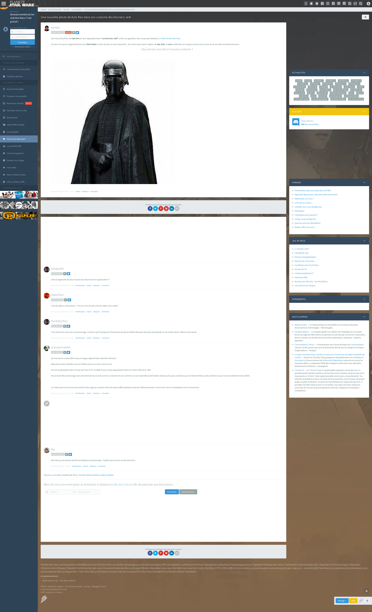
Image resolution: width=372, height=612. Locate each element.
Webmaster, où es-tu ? (304, 198)
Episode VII (341, 84)
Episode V (315, 84)
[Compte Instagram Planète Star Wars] (328, 3)
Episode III (343, 81)
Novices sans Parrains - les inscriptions (311, 281)
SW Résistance (351, 96)
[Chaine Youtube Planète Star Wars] (338, 3)
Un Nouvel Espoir (339, 564)
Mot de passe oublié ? (22, 47)
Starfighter (335, 96)
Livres (360, 87)
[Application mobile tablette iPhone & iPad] (311, 3)
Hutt (356, 370)
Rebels (311, 93)
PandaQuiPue (59, 321)
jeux (289, 568)
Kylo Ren (209, 568)
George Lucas (135, 564)
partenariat (12, 188)
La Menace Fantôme (191, 564)
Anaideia (110, 475)
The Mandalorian (319, 99)
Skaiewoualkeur (93, 475)
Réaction (85, 191)
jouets (283, 568)
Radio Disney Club (50, 580)
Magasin (300, 90)
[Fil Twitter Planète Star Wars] (333, 3)
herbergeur (299, 211)
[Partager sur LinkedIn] (171, 208)
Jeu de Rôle (336, 87)
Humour (323, 87)
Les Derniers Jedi (172, 571)
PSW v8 (44, 586)
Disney (150, 564)
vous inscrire (125, 484)
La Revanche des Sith (307, 564)
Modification (80, 285)
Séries (360, 93)
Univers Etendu (338, 99)
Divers (308, 81)
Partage (341, 600)
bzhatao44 (57, 268)
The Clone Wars (301, 99)
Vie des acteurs (356, 99)
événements (356, 568)
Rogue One (322, 93)
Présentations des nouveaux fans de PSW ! (313, 190)
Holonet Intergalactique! (305, 257)
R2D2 (224, 568)
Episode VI (327, 84)
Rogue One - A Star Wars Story (81, 571)
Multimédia (325, 90)
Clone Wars (324, 568)
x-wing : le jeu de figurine (305, 219)
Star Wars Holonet (68, 580)
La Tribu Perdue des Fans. (170, 38)
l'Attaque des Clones (274, 564)
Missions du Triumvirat (304, 261)
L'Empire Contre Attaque (53, 568)
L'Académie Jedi (301, 253)
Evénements (299, 87)
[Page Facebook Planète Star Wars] (322, 3)
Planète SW (356, 90)
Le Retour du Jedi (87, 568)
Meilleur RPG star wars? (305, 227)
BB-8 (232, 568)
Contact (87, 586)
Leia (169, 568)
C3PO (218, 568)
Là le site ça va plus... (304, 202)
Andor (299, 81)
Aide (353, 600)
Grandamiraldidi (60, 347)
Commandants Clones (304, 344)
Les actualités (56, 475)
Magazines (312, 90)
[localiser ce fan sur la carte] (73, 32)
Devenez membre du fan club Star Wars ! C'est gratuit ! (22, 18)
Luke (163, 568)
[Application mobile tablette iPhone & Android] (306, 3)
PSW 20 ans (299, 93)
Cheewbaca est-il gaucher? (306, 215)
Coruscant (299, 360)
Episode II (331, 81)
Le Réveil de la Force (226, 564)
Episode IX (302, 84)
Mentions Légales (55, 586)
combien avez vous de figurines (308, 206)
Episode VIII (354, 84)
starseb (55, 27)
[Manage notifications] (366, 591)
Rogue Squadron (338, 93)
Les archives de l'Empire (305, 285)
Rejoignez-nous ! (99, 586)
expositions (339, 568)
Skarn (75, 475)
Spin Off (323, 96)
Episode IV (356, 81)
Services (304, 96)
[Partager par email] (177, 208)
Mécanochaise (301, 324)
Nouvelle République (334, 360)
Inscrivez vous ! (188, 492)
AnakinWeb (80, 564)
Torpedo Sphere (302, 331)
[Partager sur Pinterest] (160, 208)
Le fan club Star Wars (14, 63)
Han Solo (176, 568)
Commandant (357, 344)
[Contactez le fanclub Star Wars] (355, 3)
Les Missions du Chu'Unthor (307, 265)
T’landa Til (299, 370)
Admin (78, 191)
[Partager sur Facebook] (150, 208)
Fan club (312, 87)
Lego (295, 568)
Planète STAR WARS (23, 3)
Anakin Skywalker (151, 568)
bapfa (102, 475)
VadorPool (57, 295)
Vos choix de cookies (73, 586)
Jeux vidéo (349, 87)
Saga (351, 93)
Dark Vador (198, 568)
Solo (313, 96)
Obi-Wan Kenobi (340, 90)
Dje (53, 449)
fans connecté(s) (310, 122)
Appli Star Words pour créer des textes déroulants (316, 194)
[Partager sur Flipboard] (166, 208)
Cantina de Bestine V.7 (304, 273)
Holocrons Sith (301, 277)
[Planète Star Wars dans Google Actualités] (350, 3)
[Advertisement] (162, 240)
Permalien (94, 191)
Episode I (319, 81)
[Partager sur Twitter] (155, 208)
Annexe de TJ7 (301, 269)
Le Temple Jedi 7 (302, 249)
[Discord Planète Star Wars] (344, 3)
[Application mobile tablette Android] (317, 3)
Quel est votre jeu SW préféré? (308, 223)
